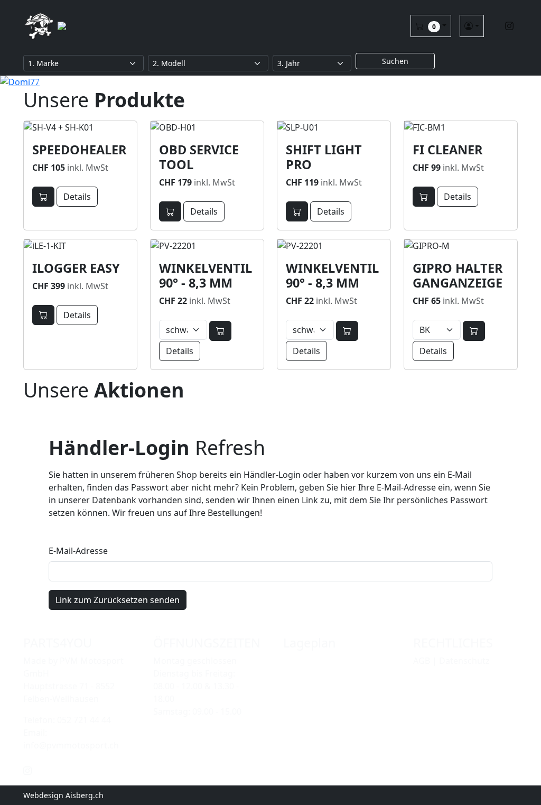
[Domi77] (270, 82)
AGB (421, 661)
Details (77, 196)
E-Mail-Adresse (78, 551)
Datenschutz (464, 661)
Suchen (395, 61)
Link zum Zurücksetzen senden (117, 600)
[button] (430, 26)
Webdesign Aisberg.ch (63, 795)
